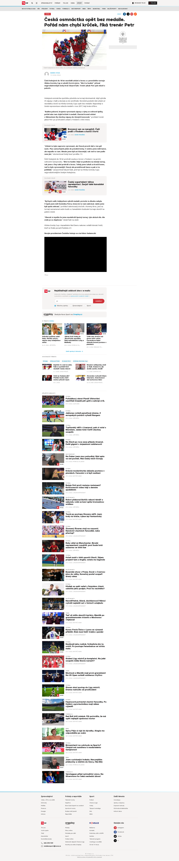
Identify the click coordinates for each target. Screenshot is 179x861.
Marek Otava (55, 73)
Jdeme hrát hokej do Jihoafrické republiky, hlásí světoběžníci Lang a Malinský (74, 339)
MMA (84, 8)
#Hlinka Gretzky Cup (80, 361)
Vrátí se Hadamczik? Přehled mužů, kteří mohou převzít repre (61, 378)
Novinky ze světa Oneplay (73, 844)
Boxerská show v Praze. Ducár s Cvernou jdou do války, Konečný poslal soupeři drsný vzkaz (85, 574)
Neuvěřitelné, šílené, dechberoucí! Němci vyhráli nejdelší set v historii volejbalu (86, 602)
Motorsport (76, 8)
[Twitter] (128, 14)
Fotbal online (69, 839)
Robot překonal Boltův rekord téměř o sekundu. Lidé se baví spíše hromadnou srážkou (85, 502)
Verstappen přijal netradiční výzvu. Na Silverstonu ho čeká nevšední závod (84, 775)
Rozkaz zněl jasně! (71, 811)
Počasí (87, 3)
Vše (38, 8)
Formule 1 (66, 8)
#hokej (45, 361)
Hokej (58, 8)
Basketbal (96, 8)
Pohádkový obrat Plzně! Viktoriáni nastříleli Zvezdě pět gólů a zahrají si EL (85, 400)
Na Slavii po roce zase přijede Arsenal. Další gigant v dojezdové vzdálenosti (84, 443)
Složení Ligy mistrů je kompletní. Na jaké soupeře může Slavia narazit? (85, 660)
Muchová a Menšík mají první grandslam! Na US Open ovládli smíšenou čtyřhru (86, 674)
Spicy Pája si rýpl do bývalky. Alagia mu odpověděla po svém (85, 732)
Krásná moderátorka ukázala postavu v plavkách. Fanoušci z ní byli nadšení (85, 472)
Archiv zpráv (45, 830)
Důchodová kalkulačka (121, 808)
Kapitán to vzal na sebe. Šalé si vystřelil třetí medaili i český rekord (62, 367)
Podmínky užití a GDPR (96, 833)
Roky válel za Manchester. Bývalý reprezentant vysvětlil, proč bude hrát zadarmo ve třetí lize (84, 545)
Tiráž (42, 833)
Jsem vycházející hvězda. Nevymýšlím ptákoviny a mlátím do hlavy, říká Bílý (84, 761)
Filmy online (68, 830)
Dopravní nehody (119, 805)
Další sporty (111, 8)
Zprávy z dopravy (119, 803)
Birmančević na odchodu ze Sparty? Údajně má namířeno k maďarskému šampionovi (83, 747)
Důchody (44, 803)
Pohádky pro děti (70, 833)
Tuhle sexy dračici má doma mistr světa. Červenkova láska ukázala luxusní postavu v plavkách (96, 340)
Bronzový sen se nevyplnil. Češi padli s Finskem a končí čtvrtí (84, 130)
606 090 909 (48, 843)
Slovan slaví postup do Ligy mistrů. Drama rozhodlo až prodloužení (83, 688)
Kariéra (92, 836)
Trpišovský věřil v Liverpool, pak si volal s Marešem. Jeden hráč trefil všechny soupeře (86, 429)
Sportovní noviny (70, 808)
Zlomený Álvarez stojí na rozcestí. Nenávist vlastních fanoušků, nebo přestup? (83, 531)
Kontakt (92, 830)
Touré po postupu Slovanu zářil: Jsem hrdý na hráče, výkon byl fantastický (84, 515)
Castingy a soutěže (96, 842)
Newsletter (44, 836)
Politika (43, 805)
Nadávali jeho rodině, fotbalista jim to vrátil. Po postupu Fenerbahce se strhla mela (85, 646)
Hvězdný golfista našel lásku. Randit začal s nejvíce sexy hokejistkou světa (51, 339)
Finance (43, 808)
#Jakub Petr (66, 361)
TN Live (65, 3)
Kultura (43, 814)
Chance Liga (94, 803)
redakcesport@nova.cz (52, 846)
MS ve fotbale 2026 (28, 8)
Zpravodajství (46, 3)
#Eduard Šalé (55, 361)
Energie (43, 811)
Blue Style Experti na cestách (74, 805)
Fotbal (52, 8)
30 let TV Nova (94, 844)
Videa (73, 3)
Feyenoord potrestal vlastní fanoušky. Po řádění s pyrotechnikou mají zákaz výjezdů (86, 704)
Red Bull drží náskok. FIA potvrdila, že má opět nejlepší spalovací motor (86, 717)
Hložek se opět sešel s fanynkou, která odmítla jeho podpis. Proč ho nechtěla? (85, 587)
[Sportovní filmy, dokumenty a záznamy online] (48, 314)
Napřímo (68, 803)
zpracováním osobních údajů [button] (80, 296)
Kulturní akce (118, 811)
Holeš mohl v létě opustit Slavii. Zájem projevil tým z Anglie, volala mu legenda (85, 558)
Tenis (104, 8)
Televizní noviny (70, 800)
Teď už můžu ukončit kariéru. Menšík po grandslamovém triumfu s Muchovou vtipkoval (85, 617)
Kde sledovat (123, 8)
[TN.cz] (25, 3)
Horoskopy (117, 800)
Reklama (92, 827)
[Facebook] (124, 14)
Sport (79, 3)
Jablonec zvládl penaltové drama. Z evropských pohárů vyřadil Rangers (83, 414)
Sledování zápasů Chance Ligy (74, 842)
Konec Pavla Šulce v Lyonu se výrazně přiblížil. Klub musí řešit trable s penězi (84, 631)
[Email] (131, 14)
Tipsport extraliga (95, 808)
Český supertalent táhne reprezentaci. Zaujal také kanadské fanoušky (86, 184)
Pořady (57, 3)
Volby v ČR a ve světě (48, 800)
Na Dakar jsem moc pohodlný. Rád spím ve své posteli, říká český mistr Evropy (85, 457)
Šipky (89, 8)
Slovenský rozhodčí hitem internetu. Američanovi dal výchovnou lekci (96, 378)
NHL (91, 811)
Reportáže (68, 814)
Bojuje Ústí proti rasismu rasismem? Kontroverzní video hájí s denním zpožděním (83, 487)
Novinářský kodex (46, 839)
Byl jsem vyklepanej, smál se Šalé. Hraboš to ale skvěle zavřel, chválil (96, 367)
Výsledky (44, 8)
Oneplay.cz (77, 314)
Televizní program (95, 839)
